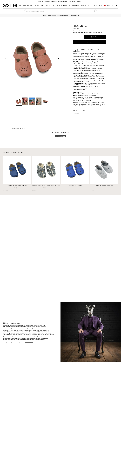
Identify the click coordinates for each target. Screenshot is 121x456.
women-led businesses (42, 338)
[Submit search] (94, 11)
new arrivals (31, 339)
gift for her (12, 339)
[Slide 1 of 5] (19, 101)
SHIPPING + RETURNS (79, 110)
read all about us (29, 342)
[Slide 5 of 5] (45, 101)
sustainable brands (29, 338)
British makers (17, 338)
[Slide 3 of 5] (32, 101)
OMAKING (76, 28)
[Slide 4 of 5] (38, 101)
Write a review (60, 136)
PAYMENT (75, 113)
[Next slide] (58, 58)
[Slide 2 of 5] (25, 101)
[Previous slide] (5, 58)
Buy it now (89, 42)
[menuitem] (20, 5)
